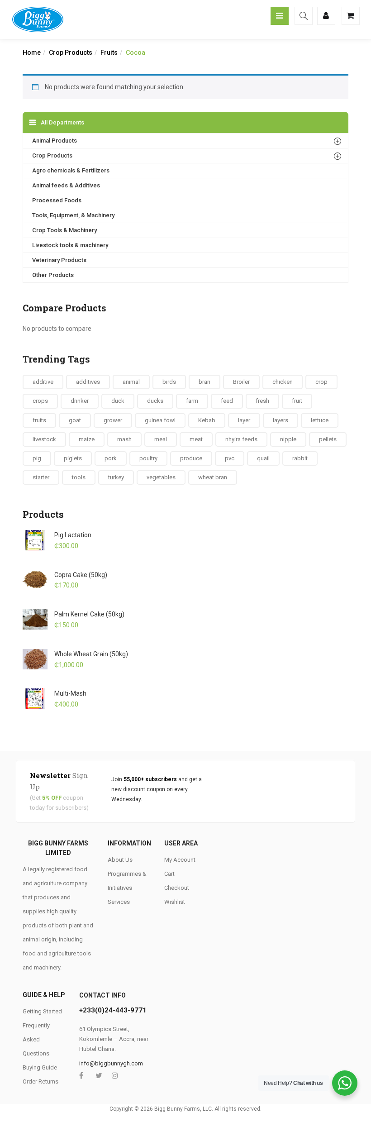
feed (227, 400)
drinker (80, 400)
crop (321, 381)
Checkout (176, 887)
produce (191, 458)
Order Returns (40, 1081)
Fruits (109, 52)
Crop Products (70, 52)
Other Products (53, 275)
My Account (179, 859)
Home (32, 52)
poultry (148, 458)
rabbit (300, 458)
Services (119, 901)
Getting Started (42, 1011)
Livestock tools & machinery (70, 245)
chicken (282, 381)
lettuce (319, 420)
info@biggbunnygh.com (111, 1063)
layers (280, 420)
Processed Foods (56, 200)
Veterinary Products (59, 260)
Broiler (241, 381)
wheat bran (212, 477)
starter (41, 477)
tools (79, 477)
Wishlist (174, 901)
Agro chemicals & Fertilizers (70, 170)
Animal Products (54, 140)
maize (87, 439)
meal (160, 439)
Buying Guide (40, 1067)
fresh (262, 400)
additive (43, 381)
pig (37, 458)
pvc (229, 458)
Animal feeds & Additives (66, 185)
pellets (328, 439)
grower (113, 420)
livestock (44, 439)
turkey (116, 477)
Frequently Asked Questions (36, 1039)
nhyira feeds (241, 439)
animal (131, 381)
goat (75, 420)
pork (111, 458)
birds (169, 381)
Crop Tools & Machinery (64, 230)
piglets (73, 458)
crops (40, 400)
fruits (39, 420)
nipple (288, 439)
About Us (120, 859)
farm (192, 400)
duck (117, 400)
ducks (155, 400)
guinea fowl (160, 420)
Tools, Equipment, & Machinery (73, 215)
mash (124, 439)
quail (263, 458)
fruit (297, 400)
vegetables (161, 477)
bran (204, 381)
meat (196, 439)
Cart (169, 873)
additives (88, 381)
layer (244, 420)
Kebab (206, 420)
